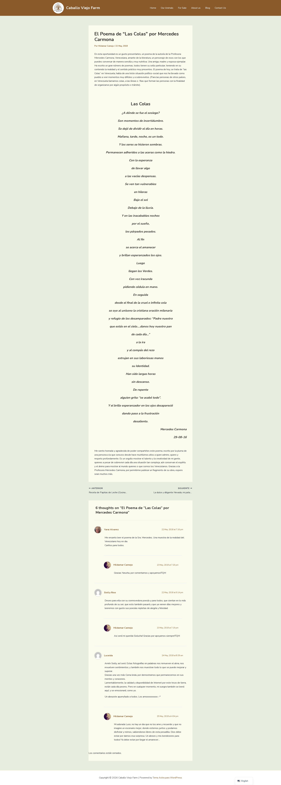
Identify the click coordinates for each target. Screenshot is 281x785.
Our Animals (167, 8)
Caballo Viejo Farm (83, 7)
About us (196, 8)
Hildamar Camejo (123, 564)
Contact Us (220, 8)
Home (153, 8)
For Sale (182, 8)
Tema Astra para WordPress (167, 777)
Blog (207, 8)
